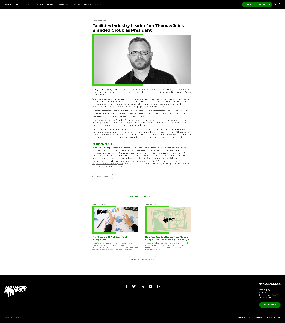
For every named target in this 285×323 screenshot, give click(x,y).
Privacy (241, 318)
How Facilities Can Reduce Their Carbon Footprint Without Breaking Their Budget (167, 238)
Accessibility (255, 318)
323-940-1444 (270, 284)
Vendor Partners (65, 5)
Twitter (105, 166)
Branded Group (12, 5)
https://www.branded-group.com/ (107, 164)
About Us (98, 5)
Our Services (51, 5)
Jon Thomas (184, 90)
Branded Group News (103, 177)
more (109, 252)
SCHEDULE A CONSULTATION (257, 4)
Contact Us (270, 305)
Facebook (97, 166)
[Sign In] (280, 4)
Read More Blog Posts (142, 259)
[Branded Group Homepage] (15, 290)
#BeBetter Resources (82, 5)
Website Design (273, 318)
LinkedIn (117, 166)
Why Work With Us (35, 5)
